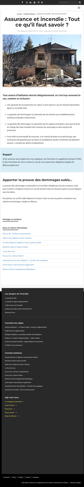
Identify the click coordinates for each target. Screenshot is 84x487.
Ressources (8, 409)
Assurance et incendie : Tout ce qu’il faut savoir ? (20, 390)
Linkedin (20, 477)
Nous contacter (9, 412)
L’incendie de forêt (10, 298)
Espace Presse (9, 405)
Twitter (13, 477)
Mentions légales (75, 482)
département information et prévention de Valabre (53, 482)
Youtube (27, 477)
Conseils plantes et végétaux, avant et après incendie (22, 243)
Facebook (6, 477)
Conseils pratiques (29, 14)
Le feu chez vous (9, 251)
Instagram (35, 477)
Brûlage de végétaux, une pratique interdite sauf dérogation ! (23, 334)
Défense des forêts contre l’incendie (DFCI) (18, 309)
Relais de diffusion (11, 416)
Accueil (19, 14)
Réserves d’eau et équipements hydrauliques (19, 269)
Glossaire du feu (10, 312)
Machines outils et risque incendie (15, 247)
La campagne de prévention (13, 401)
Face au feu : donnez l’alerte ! (13, 256)
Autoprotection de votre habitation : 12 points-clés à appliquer (25, 260)
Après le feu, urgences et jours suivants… (17, 238)
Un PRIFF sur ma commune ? (14, 345)
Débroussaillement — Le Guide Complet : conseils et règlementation (26, 327)
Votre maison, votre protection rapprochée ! (19, 265)
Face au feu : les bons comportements (17, 234)
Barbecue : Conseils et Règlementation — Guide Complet (22, 338)
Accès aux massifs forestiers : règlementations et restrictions (24, 341)
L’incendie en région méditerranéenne (16, 301)
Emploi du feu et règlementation (14, 331)
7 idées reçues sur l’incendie (14, 305)
